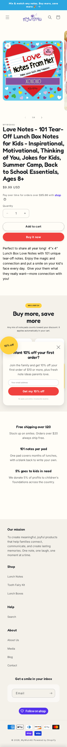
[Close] (58, 347)
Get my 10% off (33, 391)
